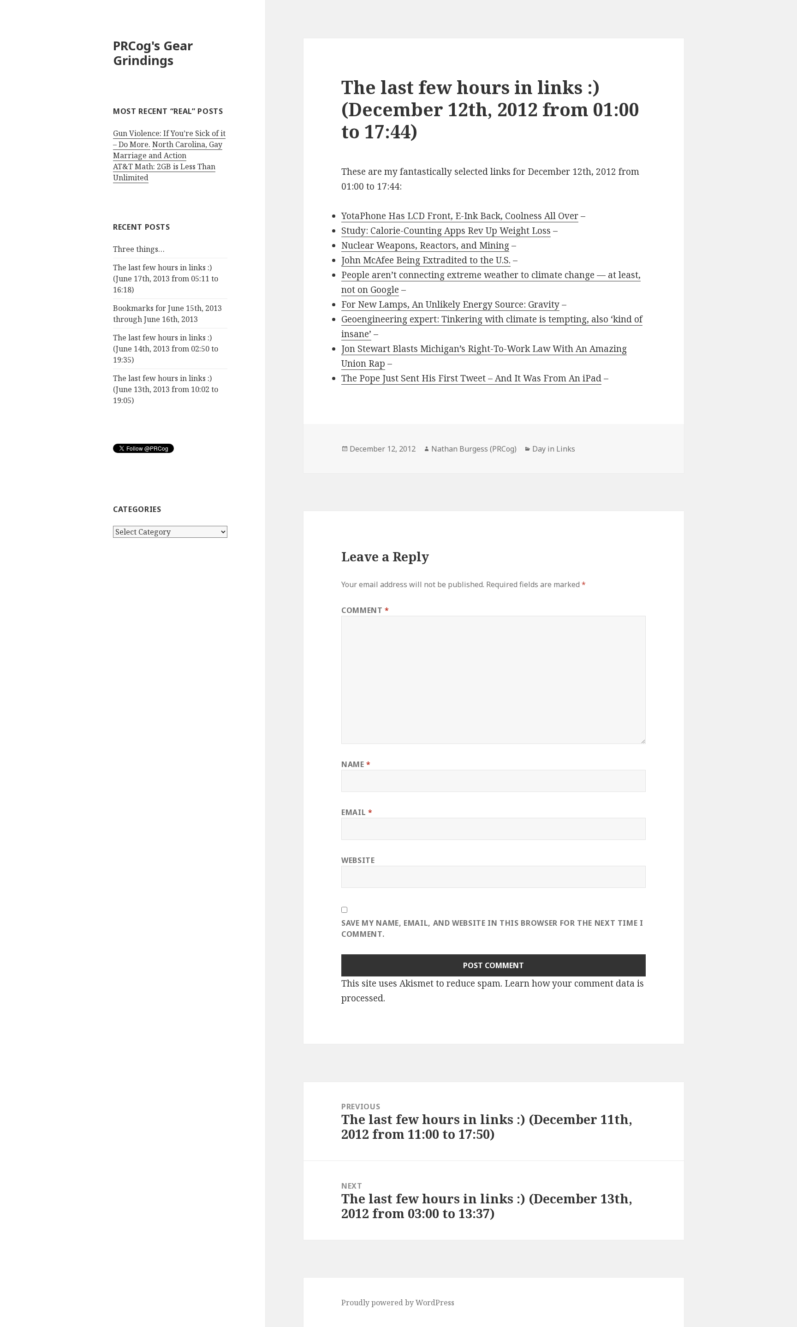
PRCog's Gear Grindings (153, 53)
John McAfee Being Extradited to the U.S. (426, 260)
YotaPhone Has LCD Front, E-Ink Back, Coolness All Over (459, 216)
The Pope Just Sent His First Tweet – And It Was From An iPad (471, 378)
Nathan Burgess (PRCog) (474, 449)
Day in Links (553, 449)
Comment (365, 610)
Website (358, 860)
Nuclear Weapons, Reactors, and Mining (425, 245)
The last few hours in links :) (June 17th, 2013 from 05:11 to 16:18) (165, 278)
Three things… (139, 249)
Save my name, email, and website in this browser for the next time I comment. (492, 928)
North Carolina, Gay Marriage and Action (167, 150)
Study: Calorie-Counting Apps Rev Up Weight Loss (446, 231)
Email (356, 812)
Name (356, 764)
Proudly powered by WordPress (397, 1302)
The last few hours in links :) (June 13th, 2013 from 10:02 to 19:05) (165, 389)
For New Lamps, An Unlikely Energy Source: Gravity (450, 304)
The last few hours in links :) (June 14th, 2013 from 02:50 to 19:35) (165, 349)
